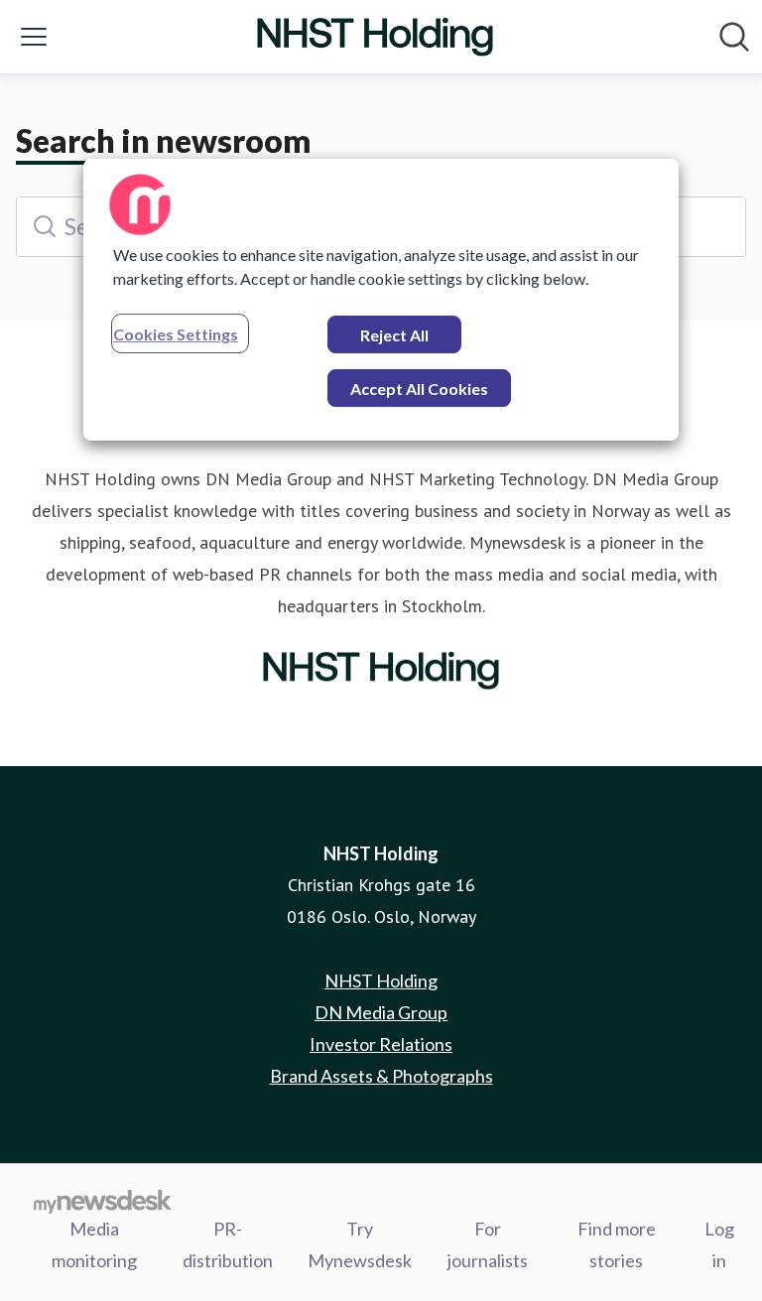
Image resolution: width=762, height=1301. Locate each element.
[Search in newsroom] (734, 37)
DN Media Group (381, 1012)
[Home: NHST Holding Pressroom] (375, 37)
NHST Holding (381, 980)
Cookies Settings (175, 334)
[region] (381, 300)
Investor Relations (381, 1044)
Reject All (394, 334)
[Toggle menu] (34, 37)
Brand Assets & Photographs (381, 1076)
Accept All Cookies (419, 388)
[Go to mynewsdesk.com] (103, 1201)
